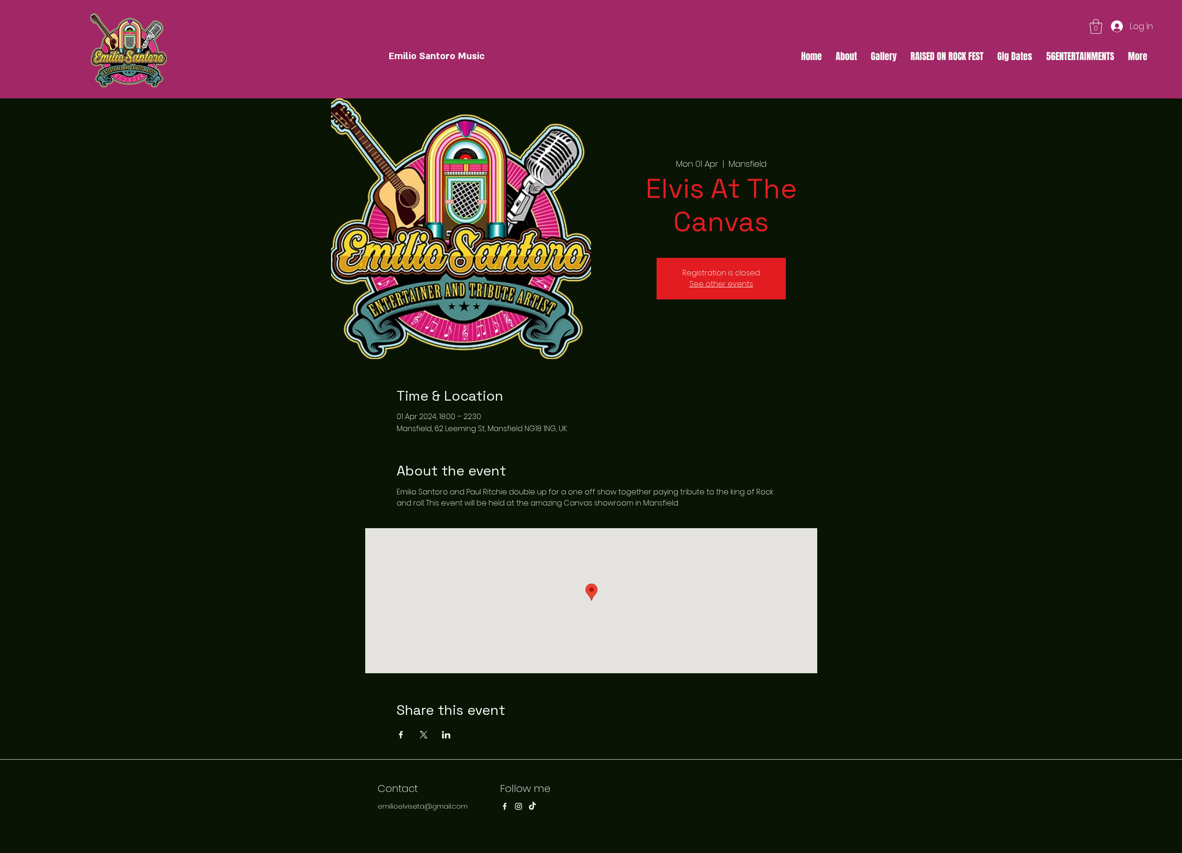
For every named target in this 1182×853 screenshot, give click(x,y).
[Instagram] (518, 806)
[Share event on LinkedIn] (446, 734)
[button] (1096, 26)
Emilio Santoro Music (437, 56)
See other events (721, 284)
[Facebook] (504, 806)
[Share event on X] (423, 734)
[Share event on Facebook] (401, 734)
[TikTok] (532, 806)
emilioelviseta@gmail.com (423, 806)
